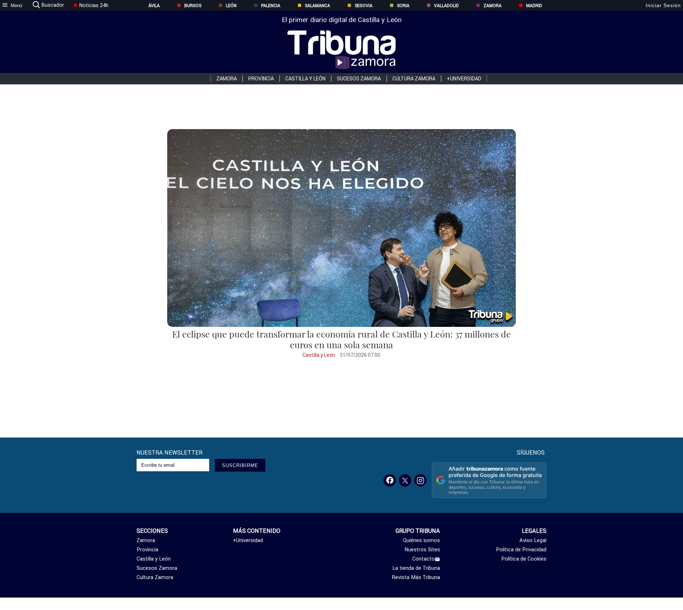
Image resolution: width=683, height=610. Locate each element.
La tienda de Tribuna (416, 568)
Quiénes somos (421, 540)
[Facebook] (389, 480)
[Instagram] (420, 480)
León (231, 5)
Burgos (192, 5)
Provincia (261, 78)
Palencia (270, 5)
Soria (403, 5)
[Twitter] (405, 480)
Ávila (154, 5)
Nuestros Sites (422, 549)
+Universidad (464, 78)
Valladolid (446, 5)
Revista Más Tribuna (416, 577)
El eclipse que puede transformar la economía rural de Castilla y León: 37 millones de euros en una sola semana (341, 339)
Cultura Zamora (413, 78)
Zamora (492, 5)
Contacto (423, 559)
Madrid (534, 5)
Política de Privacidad (521, 549)
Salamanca (317, 5)
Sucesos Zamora (359, 78)
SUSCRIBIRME (240, 465)
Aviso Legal (532, 540)
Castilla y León (305, 78)
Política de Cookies (523, 559)
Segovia (363, 5)
